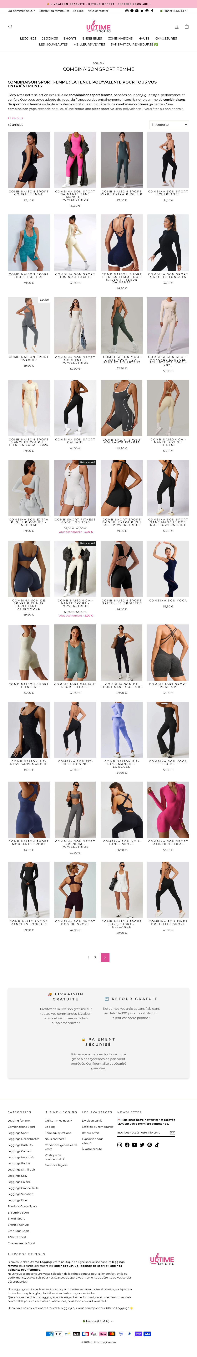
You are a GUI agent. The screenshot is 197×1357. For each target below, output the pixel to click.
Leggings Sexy (17, 1175)
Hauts (144, 38)
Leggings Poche (19, 1163)
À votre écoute (92, 1148)
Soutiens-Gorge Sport (22, 1206)
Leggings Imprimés (21, 1157)
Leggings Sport (18, 1132)
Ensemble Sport (18, 1212)
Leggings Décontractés (23, 1138)
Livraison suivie (92, 1120)
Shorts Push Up (18, 1224)
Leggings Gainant (20, 1151)
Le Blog (78, 10)
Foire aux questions (58, 1132)
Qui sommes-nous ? (21, 10)
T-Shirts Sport (17, 1237)
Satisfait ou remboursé (54, 10)
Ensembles (92, 38)
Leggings (28, 38)
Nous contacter (98, 10)
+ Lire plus (15, 118)
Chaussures (166, 38)
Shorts (70, 38)
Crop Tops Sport (18, 1230)
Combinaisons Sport (21, 1126)
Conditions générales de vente (61, 1147)
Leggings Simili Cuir (21, 1169)
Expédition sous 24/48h (92, 1140)
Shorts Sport (16, 1218)
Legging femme (19, 1120)
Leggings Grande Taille (23, 1188)
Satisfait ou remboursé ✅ (134, 44)
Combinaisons (120, 38)
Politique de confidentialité (54, 1157)
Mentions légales (56, 1165)
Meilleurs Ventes (89, 44)
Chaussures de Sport (21, 1243)
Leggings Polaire (19, 1181)
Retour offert (90, 1132)
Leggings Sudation (20, 1194)
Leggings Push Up (20, 1145)
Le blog (50, 1126)
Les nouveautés (53, 44)
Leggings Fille (17, 1200)
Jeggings (50, 38)
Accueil (98, 62)
